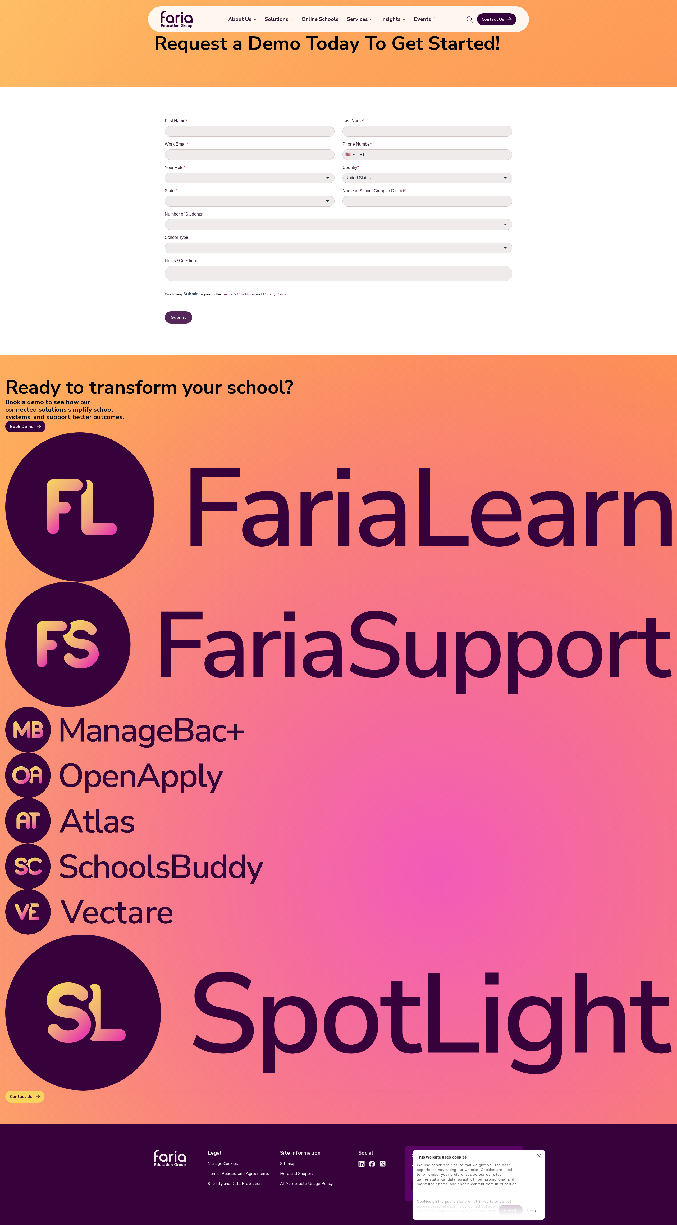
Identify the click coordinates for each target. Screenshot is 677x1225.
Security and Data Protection (235, 1184)
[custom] (361, 1164)
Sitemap (288, 1163)
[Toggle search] (469, 19)
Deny (531, 1210)
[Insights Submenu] (405, 19)
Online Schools (319, 19)
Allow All (511, 1210)
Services (357, 19)
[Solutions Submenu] (292, 19)
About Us (239, 19)
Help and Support (296, 1174)
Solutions (276, 19)
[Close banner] (539, 1157)
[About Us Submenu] (255, 19)
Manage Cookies (223, 1163)
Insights (391, 19)
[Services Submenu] (372, 19)
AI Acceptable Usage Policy (306, 1184)
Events (422, 19)
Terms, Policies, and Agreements (238, 1174)
